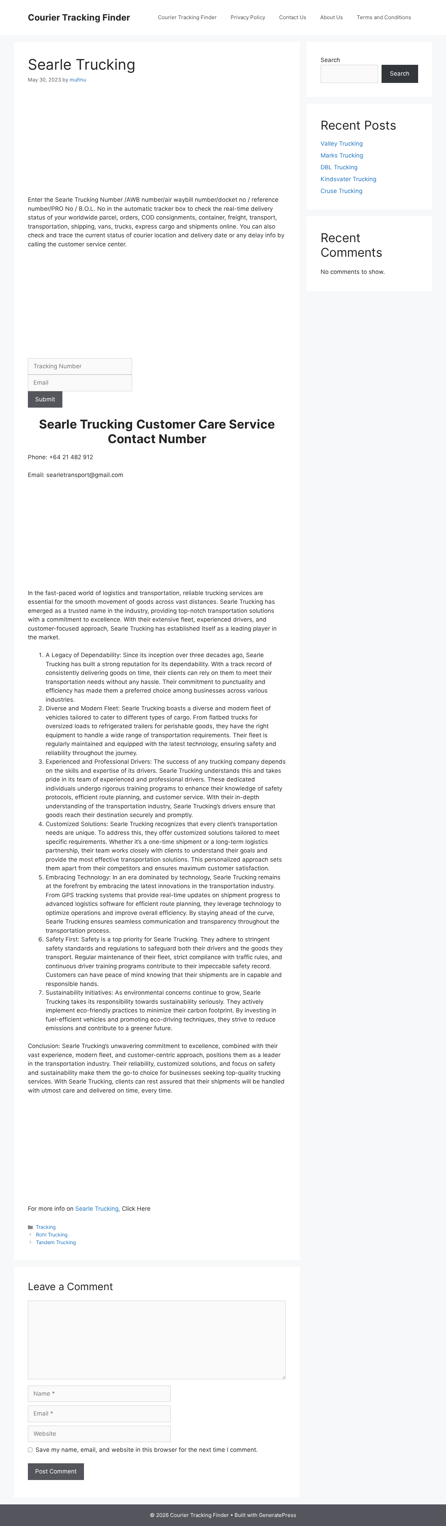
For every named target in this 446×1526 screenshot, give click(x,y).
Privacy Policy (248, 17)
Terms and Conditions (384, 17)
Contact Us (292, 17)
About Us (331, 17)
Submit (45, 399)
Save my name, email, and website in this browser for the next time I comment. (147, 1449)
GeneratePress (277, 1515)
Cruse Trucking (341, 190)
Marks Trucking (342, 155)
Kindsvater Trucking (348, 179)
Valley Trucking (342, 143)
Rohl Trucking (52, 1235)
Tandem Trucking (56, 1242)
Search (330, 59)
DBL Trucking (339, 167)
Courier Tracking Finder (79, 17)
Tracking (46, 1227)
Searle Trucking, (97, 1208)
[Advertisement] (157, 144)
